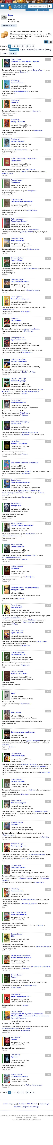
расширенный (44, 10)
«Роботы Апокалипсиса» (34, 1085)
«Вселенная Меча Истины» (11, 536)
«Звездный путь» (38, 70)
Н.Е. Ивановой (45, 772)
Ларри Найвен (16, 801)
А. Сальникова (25, 497)
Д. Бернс (12, 747)
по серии (4, 53)
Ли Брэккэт (15, 318)
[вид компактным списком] (50, 42)
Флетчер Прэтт (32, 158)
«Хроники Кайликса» (21, 91)
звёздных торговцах (26, 878)
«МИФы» (29, 1029)
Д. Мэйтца (23, 350)
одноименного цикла (28, 900)
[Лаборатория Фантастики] (10, 6)
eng (10, 1104)
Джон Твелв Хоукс (17, 844)
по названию (39, 50)
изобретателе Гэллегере (11, 618)
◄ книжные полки (8, 26)
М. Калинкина (25, 1031)
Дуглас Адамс (16, 480)
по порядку (14, 50)
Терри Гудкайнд (16, 523)
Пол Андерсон (16, 754)
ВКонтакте (17, 1107)
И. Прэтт (10, 173)
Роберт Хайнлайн (17, 672)
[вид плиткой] (46, 42)
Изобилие (31, 790)
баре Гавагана (30, 169)
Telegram (25, 1107)
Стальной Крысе (8, 309)
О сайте (5, 1104)
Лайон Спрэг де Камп (18, 158)
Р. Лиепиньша (25, 704)
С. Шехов (20, 598)
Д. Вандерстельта (26, 232)
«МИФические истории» (10, 1029)
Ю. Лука (14, 624)
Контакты (34, 1104)
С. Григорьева (25, 645)
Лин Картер (15, 81)
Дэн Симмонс (15, 994)
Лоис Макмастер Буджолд (20, 422)
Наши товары (34, 1107)
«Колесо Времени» (32, 230)
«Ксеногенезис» (31, 986)
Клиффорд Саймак (17, 338)
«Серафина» (30, 577)
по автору (30, 50)
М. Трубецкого (24, 413)
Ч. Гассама (39, 925)
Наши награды (44, 1104)
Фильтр (13, 53)
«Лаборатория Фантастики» (31, 1119)
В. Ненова (23, 559)
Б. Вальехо (24, 859)
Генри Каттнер (16, 400)
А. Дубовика (24, 434)
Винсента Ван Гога (42, 947)
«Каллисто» (36, 111)
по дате (22, 50)
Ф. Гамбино (24, 372)
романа (25, 1005)
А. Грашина (24, 415)
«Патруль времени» (39, 766)
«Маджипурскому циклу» (30, 391)
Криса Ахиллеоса (29, 622)
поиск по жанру (31, 10)
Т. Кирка (23, 171)
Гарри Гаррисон (16, 297)
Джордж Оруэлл (16, 934)
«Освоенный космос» (39, 811)
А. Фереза (23, 454)
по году (48, 50)
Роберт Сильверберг (18, 359)
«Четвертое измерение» (36, 854)
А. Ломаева (24, 904)
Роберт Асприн (16, 1012)
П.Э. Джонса (32, 620)
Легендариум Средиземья (40, 966)
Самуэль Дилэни (17, 822)
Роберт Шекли (16, 59)
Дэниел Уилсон (16, 1074)
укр (16, 1104)
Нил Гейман (15, 441)
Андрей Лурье (16, 988)
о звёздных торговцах (29, 764)
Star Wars (5, 745)
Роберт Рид (15, 889)
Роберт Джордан (17, 219)
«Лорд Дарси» (32, 191)
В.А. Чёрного (28, 331)
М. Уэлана (24, 794)
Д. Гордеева (24, 968)
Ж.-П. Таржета (25, 312)
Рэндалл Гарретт (17, 180)
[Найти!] (49, 6)
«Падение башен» (8, 835)
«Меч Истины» (30, 534)
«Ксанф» (28, 471)
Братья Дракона (41, 641)
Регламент (22, 1104)
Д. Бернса (23, 394)
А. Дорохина (25, 665)
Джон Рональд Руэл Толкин (20, 955)
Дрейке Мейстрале (33, 741)
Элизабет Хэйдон (17, 238)
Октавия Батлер (16, 975)
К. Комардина (39, 882)
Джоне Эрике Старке (32, 329)
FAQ (28, 1104)
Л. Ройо (32, 372)
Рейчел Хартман (17, 566)
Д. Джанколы (33, 904)
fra (13, 1104)
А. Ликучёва (44, 837)
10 (33, 46)
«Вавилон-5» (23, 72)
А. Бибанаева (25, 473)
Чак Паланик (15, 1037)
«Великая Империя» (21, 150)
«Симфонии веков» (33, 249)
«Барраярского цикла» (30, 432)
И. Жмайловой (26, 353)
